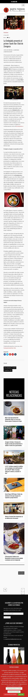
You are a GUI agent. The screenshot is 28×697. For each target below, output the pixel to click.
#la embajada (7, 367)
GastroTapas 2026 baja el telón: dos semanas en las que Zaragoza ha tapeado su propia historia (13, 495)
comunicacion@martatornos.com (13, 639)
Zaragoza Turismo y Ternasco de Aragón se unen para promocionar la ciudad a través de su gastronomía (13, 443)
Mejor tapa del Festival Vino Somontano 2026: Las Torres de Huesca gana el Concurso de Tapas (13, 419)
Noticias (6, 32)
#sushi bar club (8, 370)
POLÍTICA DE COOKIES (14, 691)
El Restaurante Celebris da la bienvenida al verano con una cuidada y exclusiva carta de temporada (14, 558)
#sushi (14, 367)
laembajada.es (19, 126)
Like (9, 37)
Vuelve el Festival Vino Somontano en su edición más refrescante (14, 517)
